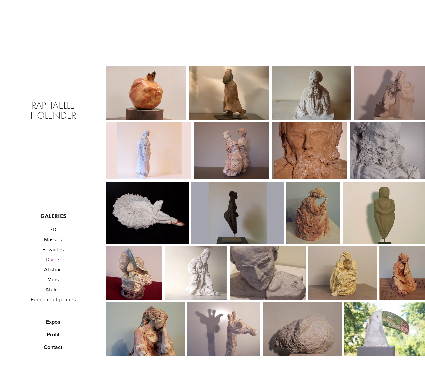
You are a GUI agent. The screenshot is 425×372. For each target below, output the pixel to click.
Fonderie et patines (53, 299)
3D (53, 229)
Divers (53, 259)
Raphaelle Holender (53, 110)
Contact (53, 347)
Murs (53, 279)
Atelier (53, 289)
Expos (53, 322)
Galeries (53, 216)
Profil (53, 334)
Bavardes (53, 249)
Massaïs (53, 239)
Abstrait (53, 269)
